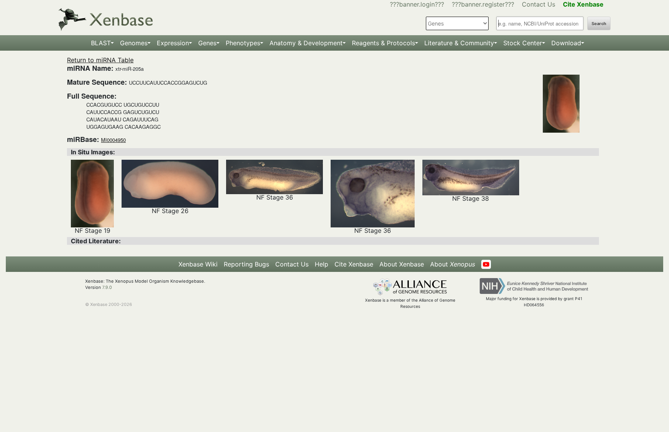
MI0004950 (113, 139)
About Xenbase (401, 264)
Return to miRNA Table (100, 60)
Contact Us (538, 4)
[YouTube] (486, 264)
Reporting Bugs (246, 264)
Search (599, 23)
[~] (92, 193)
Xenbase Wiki (198, 264)
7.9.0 (107, 287)
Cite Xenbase (353, 264)
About (452, 264)
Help (321, 264)
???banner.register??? (483, 4)
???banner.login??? (417, 4)
